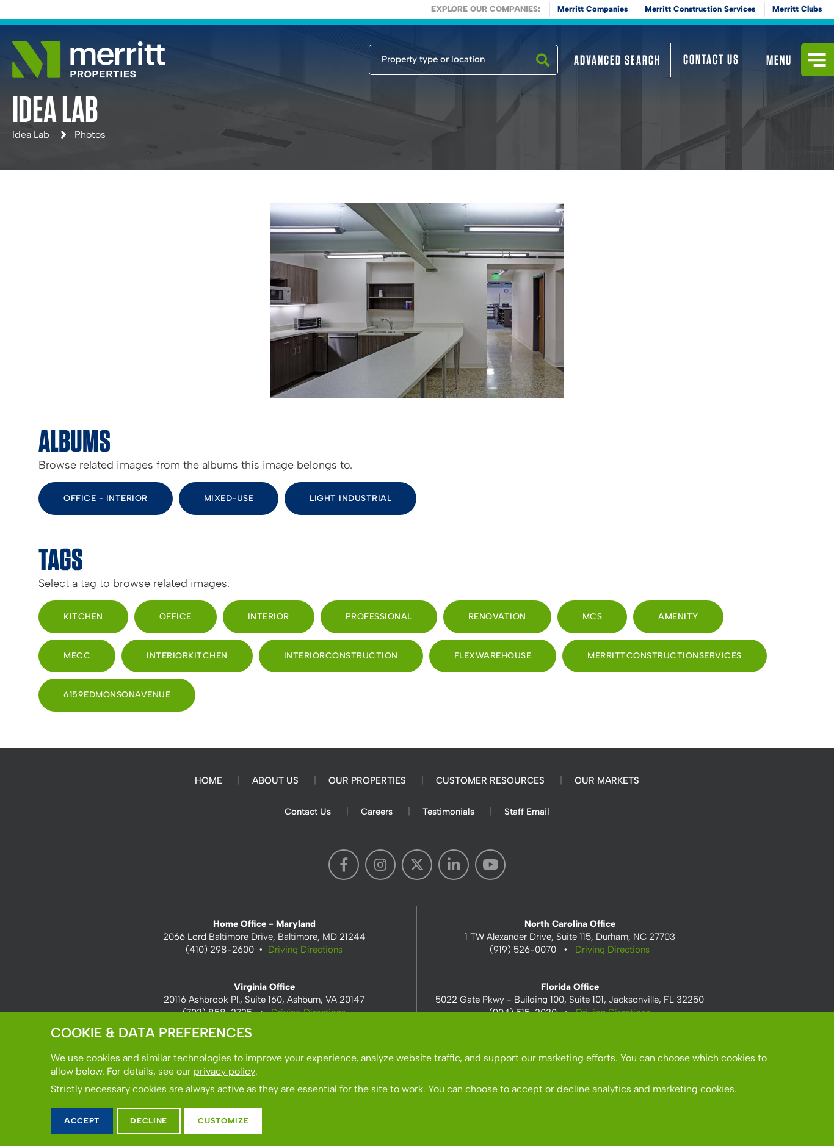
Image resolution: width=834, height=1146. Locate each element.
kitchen (83, 616)
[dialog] (417, 1079)
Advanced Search (617, 60)
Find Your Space (328, 57)
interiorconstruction (341, 655)
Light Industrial (350, 498)
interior (268, 616)
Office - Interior (105, 498)
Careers (377, 811)
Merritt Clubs (797, 9)
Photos (90, 134)
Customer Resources (490, 780)
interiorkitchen (187, 655)
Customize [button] (223, 1120)
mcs (592, 616)
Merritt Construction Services (700, 9)
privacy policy (224, 1071)
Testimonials (448, 811)
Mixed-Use (229, 498)
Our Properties (367, 780)
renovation (497, 616)
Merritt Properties (88, 59)
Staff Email (526, 811)
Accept (82, 1120)
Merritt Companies (592, 9)
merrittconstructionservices (664, 655)
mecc (76, 655)
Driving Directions (305, 949)
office (175, 616)
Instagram (380, 864)
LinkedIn (453, 864)
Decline (148, 1120)
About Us (275, 780)
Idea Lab (30, 134)
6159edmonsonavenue (116, 695)
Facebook (343, 864)
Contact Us (711, 59)
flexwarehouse (493, 655)
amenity (678, 616)
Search (543, 74)
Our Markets (607, 780)
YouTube (490, 864)
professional (379, 616)
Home (208, 780)
